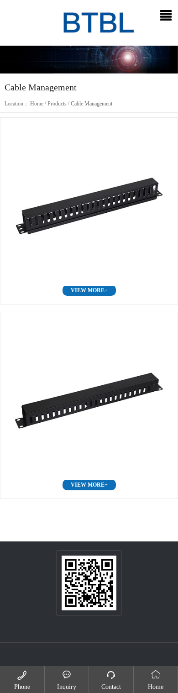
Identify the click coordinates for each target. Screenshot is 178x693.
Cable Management (91, 103)
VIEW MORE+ (89, 290)
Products (57, 103)
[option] (89, 60)
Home (36, 103)
